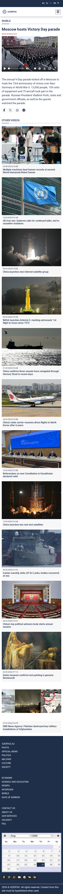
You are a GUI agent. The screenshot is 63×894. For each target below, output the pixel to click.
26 (35, 864)
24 (18, 864)
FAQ (4, 823)
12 (35, 855)
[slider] (13, 68)
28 (51, 864)
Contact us (8, 808)
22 (59, 860)
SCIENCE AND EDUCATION (15, 782)
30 (8, 869)
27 (43, 864)
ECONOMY (7, 778)
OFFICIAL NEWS (10, 751)
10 (18, 855)
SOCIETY (6, 767)
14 (51, 855)
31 (18, 869)
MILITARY (6, 759)
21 (51, 860)
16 (8, 860)
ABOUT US (7, 812)
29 (59, 864)
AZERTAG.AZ (8, 743)
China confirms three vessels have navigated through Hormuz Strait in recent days (31, 372)
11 (26, 855)
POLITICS (6, 755)
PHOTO (5, 747)
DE (54, 3)
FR (58, 3)
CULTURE (6, 763)
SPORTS (6, 785)
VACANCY (7, 820)
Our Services (9, 816)
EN (51, 3)
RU (47, 3)
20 (43, 860)
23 (8, 864)
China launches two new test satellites (23, 524)
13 (43, 855)
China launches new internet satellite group (25, 271)
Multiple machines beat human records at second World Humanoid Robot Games (29, 171)
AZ (43, 3)
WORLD (6, 20)
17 (18, 860)
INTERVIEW (7, 789)
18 (25, 860)
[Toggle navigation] (57, 11)
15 (59, 855)
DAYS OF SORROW (11, 797)
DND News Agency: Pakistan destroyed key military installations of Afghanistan (30, 727)
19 (35, 860)
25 (25, 864)
